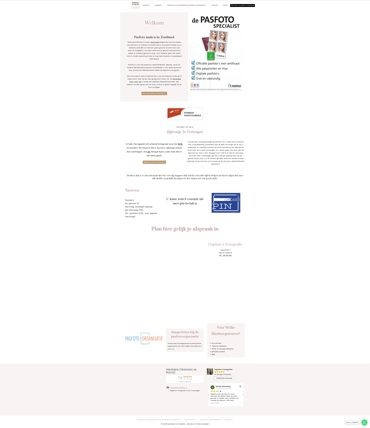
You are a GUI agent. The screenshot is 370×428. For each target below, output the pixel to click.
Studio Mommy (202, 424)
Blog (226, 5)
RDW (180, 144)
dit (149, 151)
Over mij (146, 5)
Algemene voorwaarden (210, 420)
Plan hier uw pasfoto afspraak (242, 5)
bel (140, 82)
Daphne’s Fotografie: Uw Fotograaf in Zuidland (158, 420)
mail (136, 82)
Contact (215, 5)
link (189, 153)
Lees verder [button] (215, 403)
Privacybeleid (190, 420)
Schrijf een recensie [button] (224, 378)
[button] (243, 394)
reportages (155, 42)
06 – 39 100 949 (225, 255)
